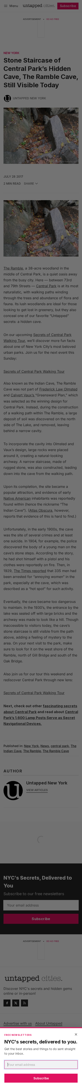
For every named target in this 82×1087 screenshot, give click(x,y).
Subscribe (41, 1078)
